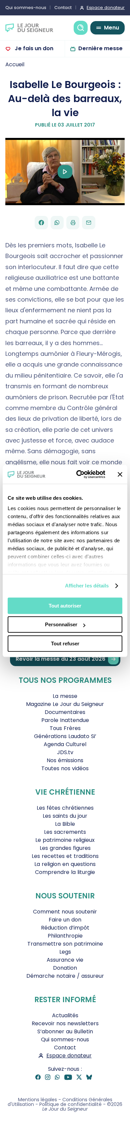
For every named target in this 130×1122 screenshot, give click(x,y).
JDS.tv (65, 752)
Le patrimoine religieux (65, 840)
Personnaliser (61, 624)
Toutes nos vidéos (65, 768)
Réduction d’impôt (65, 928)
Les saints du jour (65, 816)
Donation (65, 968)
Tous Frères (65, 728)
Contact (63, 7)
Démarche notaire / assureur (65, 976)
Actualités (65, 1015)
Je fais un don (33, 48)
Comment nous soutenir (65, 911)
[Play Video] (65, 171)
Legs (65, 952)
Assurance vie (65, 960)
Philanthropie (65, 936)
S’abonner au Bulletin (65, 1031)
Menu (111, 27)
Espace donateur (106, 7)
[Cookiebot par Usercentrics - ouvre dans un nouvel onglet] (78, 474)
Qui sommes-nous (25, 7)
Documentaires (65, 712)
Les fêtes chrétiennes (65, 808)
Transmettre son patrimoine (65, 944)
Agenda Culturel (65, 744)
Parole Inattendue (65, 720)
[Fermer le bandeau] (120, 474)
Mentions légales (37, 1099)
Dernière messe (100, 48)
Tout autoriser (65, 606)
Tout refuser (65, 643)
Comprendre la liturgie (65, 872)
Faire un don (65, 920)
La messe (65, 696)
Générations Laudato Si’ (65, 736)
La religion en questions (65, 864)
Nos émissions (65, 760)
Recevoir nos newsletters (65, 1023)
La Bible (65, 824)
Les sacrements (65, 832)
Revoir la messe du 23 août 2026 (60, 659)
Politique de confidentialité (70, 1104)
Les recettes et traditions (65, 856)
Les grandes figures (65, 848)
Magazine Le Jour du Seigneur (65, 704)
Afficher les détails (87, 585)
